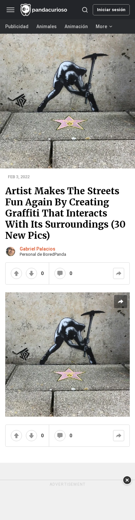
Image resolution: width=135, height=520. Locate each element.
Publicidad (17, 26)
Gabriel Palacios (37, 248)
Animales (46, 26)
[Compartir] (118, 273)
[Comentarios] (60, 273)
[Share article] (120, 301)
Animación (76, 26)
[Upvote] (16, 273)
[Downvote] (31, 273)
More (101, 26)
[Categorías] (10, 10)
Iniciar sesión (111, 9)
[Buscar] (85, 10)
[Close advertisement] (127, 480)
